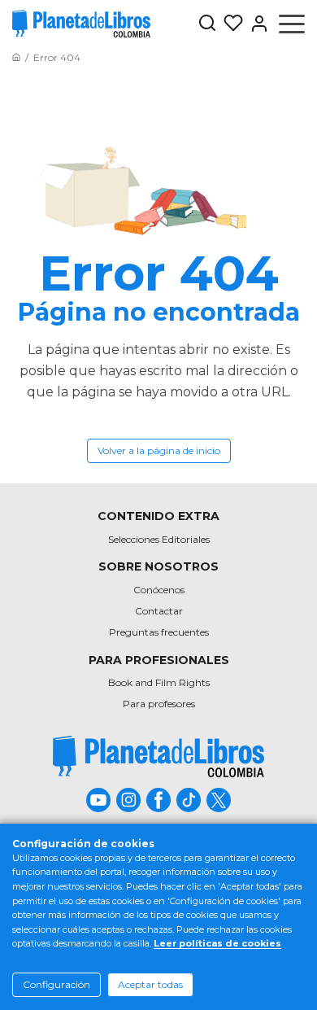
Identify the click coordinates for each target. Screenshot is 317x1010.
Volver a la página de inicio (159, 450)
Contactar (159, 611)
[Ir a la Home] (16, 57)
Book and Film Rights (159, 682)
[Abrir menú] (292, 23)
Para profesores (159, 703)
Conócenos (159, 590)
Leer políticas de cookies (217, 943)
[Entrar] (256, 23)
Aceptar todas (150, 984)
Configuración (56, 984)
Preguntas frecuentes (159, 632)
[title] (158, 756)
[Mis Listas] (230, 23)
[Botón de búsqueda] (207, 24)
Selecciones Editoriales (159, 539)
